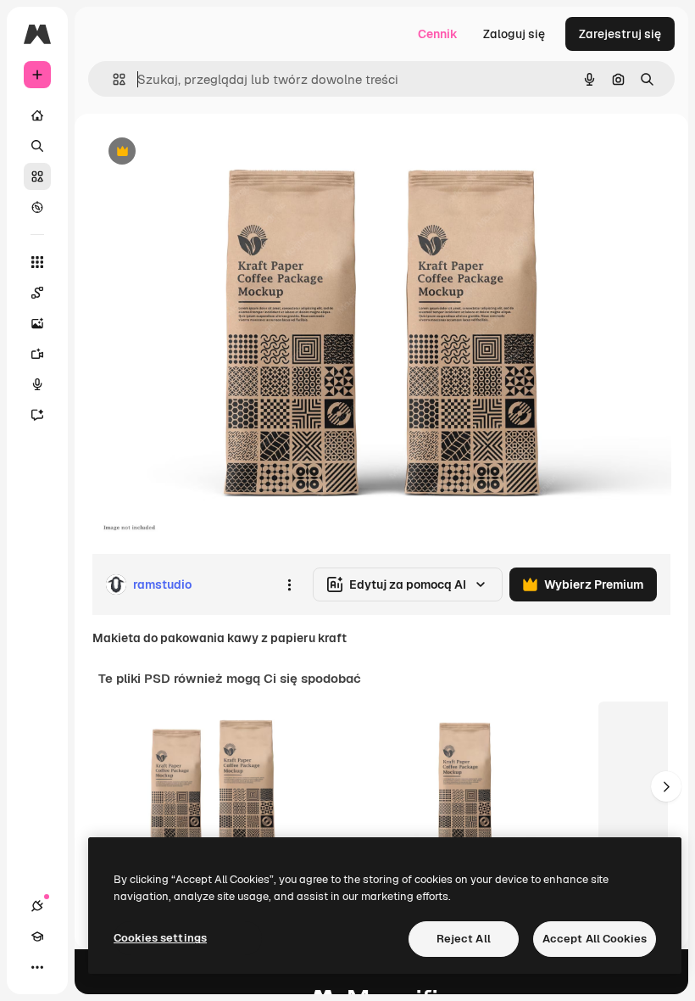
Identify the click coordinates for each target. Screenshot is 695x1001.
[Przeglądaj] (37, 207)
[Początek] (37, 115)
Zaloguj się (514, 34)
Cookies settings (160, 938)
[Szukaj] (37, 145)
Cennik (438, 34)
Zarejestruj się (620, 34)
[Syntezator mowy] (37, 384)
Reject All (463, 938)
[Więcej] (37, 967)
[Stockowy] (37, 176)
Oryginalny (208, 152)
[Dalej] (666, 786)
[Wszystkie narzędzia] (37, 262)
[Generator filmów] (37, 353)
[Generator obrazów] (37, 323)
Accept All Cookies (594, 938)
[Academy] (37, 936)
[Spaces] (37, 292)
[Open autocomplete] (112, 79)
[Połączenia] (37, 906)
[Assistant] (37, 414)
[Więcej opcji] (289, 584)
